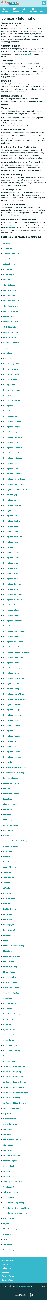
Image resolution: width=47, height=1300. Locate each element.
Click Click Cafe (9, 327)
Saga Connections (11, 1108)
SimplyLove (8, 1145)
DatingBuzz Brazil (10, 442)
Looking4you (8, 925)
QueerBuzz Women (11, 1035)
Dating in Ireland (10, 379)
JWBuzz (6, 883)
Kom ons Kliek (9, 898)
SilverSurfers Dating (12, 1139)
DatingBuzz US (9, 746)
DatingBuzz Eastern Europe (15, 489)
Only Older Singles (11, 993)
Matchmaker (8, 961)
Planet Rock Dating (11, 1014)
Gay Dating (8, 830)
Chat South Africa (10, 306)
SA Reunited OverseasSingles (15, 1092)
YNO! (5, 1239)
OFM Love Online (10, 982)
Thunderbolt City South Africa (16, 1208)
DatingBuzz (10, 3)
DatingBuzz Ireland (11, 542)
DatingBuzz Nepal (10, 626)
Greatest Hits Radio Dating (15, 841)
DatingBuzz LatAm (11, 563)
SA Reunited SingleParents (14, 1103)
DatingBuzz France (11, 516)
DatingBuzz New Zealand (13, 631)
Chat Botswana (9, 285)
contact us (11, 227)
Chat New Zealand (11, 301)
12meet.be (7, 248)
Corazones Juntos (11, 342)
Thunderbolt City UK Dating (15, 1213)
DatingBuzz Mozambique (14, 605)
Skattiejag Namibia (11, 1155)
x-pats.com (8, 1234)
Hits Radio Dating (10, 846)
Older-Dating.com (11, 987)
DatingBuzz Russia (11, 673)
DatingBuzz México (11, 610)
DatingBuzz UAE (10, 731)
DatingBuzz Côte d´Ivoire (14, 479)
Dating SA (7, 395)
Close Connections (11, 332)
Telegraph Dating (10, 1192)
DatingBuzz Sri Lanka (12, 704)
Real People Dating (11, 1050)
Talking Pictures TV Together (15, 1181)
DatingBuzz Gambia (11, 521)
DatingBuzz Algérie (11, 416)
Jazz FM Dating (9, 867)
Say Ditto (7, 1113)
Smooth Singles (10, 1160)
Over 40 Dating (9, 1003)
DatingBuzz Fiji (9, 510)
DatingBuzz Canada (11, 453)
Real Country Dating (11, 1045)
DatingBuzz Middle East (13, 599)
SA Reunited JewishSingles (14, 1082)
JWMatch (7, 888)
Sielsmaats (8, 1134)
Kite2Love (7, 893)
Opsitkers (7, 998)
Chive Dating (8, 316)
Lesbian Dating (9, 909)
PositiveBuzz (8, 1019)
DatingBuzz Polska (11, 662)
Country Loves (9, 348)
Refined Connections (12, 1056)
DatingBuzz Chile (10, 463)
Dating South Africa (11, 400)
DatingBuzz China (10, 468)
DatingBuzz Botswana (12, 437)
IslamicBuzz (8, 856)
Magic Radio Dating (11, 956)
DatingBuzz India (10, 531)
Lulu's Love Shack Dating (13, 945)
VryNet (6, 1223)
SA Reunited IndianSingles (14, 1077)
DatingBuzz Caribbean (12, 458)
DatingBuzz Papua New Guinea (16, 652)
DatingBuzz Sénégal (11, 710)
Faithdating (8, 799)
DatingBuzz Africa (11, 411)
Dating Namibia (9, 384)
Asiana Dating (9, 264)
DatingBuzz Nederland (12, 620)
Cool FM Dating (9, 337)
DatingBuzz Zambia (11, 751)
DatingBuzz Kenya (11, 557)
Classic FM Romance (11, 322)
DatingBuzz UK (9, 741)
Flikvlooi (7, 814)
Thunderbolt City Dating (13, 1202)
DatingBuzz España (11, 500)
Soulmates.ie (9, 1176)
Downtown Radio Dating (13, 772)
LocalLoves (8, 919)
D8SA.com (7, 358)
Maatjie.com (8, 951)
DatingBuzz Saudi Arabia (13, 678)
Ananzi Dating (9, 259)
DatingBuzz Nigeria (11, 636)
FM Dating (7, 820)
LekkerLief (7, 904)
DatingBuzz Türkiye (11, 725)
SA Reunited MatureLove (13, 1087)
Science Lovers (9, 1119)
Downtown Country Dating (14, 767)
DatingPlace (8, 762)
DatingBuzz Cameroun (12, 447)
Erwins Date (8, 788)
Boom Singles (9, 274)
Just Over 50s (9, 877)
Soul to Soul (8, 1166)
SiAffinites (7, 1129)
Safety (5, 1264)
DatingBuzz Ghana (11, 526)
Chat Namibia (9, 295)
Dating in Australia (11, 374)
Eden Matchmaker (11, 778)
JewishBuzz (8, 872)
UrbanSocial (8, 1218)
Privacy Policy (8, 1276)
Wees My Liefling (10, 1229)
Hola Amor (7, 851)
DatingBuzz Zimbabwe (12, 757)
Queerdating (8, 1040)
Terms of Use (7, 1280)
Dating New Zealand (11, 390)
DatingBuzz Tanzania (12, 715)
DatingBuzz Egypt (10, 495)
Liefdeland (8, 914)
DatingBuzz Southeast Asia (15, 699)
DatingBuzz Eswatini (12, 505)
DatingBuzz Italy (10, 547)
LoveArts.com (9, 935)
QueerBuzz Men (9, 1029)
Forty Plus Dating (10, 825)
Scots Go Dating (10, 1124)
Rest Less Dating (10, 1061)
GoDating (7, 835)
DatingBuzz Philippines (13, 657)
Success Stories (9, 1260)
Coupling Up (8, 353)
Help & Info (6, 1268)
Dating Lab (25, 1286)
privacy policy (27, 54)
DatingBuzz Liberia (11, 573)
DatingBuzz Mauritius (12, 594)
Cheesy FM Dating (10, 311)
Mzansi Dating (9, 972)
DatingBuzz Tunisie (11, 720)
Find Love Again (10, 804)
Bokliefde (7, 269)
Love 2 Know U (9, 930)
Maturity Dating (10, 966)
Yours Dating (8, 1250)
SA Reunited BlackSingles (14, 1066)
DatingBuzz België (11, 432)
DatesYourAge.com (11, 363)
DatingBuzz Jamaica (11, 552)
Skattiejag (7, 1150)
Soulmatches (8, 1171)
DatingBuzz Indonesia (12, 536)
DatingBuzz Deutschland (13, 484)
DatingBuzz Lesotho (12, 568)
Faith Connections (11, 793)
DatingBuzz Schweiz (11, 683)
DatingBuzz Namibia (11, 615)
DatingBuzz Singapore (12, 689)
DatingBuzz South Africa (13, 694)
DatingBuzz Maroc (11, 589)
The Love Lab (8, 1197)
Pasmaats (7, 1008)
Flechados (7, 809)
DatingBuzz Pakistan (12, 647)
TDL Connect (8, 1187)
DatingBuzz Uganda (11, 736)
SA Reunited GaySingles (13, 1071)
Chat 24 (6, 280)
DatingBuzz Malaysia (12, 584)
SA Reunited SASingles (12, 1098)
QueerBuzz (8, 1024)
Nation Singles (9, 977)
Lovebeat (7, 940)
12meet (6, 243)
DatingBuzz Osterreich (13, 641)
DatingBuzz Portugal (12, 668)
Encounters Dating (11, 783)
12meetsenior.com (11, 253)
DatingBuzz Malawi (11, 578)
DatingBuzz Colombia (12, 474)
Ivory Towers (8, 862)
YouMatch (7, 1244)
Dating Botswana (10, 369)
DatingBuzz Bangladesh (13, 426)
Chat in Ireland (9, 290)
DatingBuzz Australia (12, 421)
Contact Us (6, 1272)
